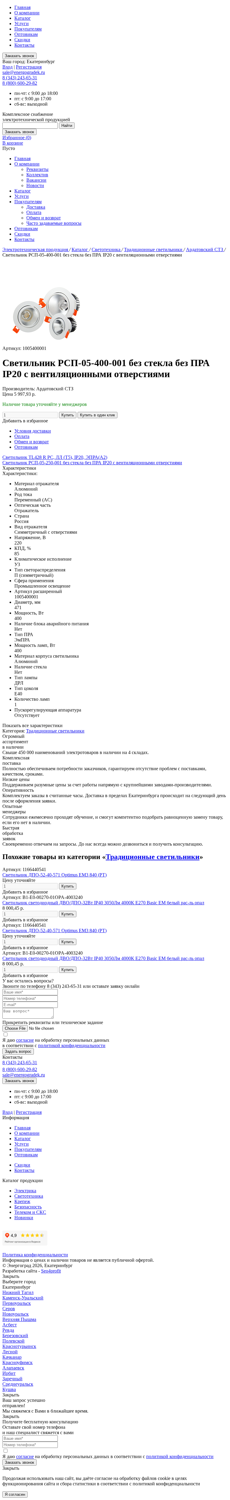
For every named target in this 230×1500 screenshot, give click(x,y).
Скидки (22, 39)
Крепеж (22, 1201)
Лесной (10, 1351)
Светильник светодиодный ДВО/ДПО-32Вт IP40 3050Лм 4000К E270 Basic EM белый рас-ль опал (103, 902)
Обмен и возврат (43, 217)
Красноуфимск (17, 1362)
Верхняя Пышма (19, 1319)
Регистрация (29, 66)
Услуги (21, 23)
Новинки (23, 1217)
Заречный (12, 1378)
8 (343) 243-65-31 (19, 77)
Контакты (24, 45)
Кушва (9, 1389)
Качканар (12, 1357)
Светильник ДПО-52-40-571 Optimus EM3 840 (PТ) (54, 874)
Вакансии (36, 180)
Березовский (15, 1335)
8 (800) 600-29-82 (19, 83)
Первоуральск (16, 1303)
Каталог (22, 18)
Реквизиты (37, 169)
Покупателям (28, 28)
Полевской (13, 1340)
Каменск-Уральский (22, 1297)
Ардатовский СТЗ (205, 249)
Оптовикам (26, 34)
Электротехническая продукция (35, 249)
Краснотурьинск (19, 1346)
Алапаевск (13, 1367)
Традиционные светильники (154, 249)
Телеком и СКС (30, 1212)
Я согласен (15, 1494)
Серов (8, 1308)
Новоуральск (15, 1314)
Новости (35, 185)
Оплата (33, 212)
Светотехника (107, 249)
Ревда (8, 1330)
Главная (22, 7)
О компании (27, 12)
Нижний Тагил (18, 1292)
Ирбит (9, 1373)
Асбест (9, 1324)
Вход (7, 66)
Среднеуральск (17, 1384)
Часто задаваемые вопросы (53, 223)
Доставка (35, 207)
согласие (25, 1040)
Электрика (25, 1190)
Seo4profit (51, 1270)
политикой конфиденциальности (71, 1045)
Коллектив (37, 174)
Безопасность (28, 1206)
